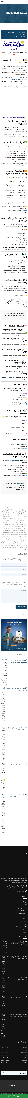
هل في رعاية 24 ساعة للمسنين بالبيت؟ (15, 548)
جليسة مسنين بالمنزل (21, 66)
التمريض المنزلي (21, 908)
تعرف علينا (24, 924)
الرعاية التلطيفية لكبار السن (20, 511)
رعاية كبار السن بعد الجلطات (10, 528)
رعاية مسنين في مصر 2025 (11, 534)
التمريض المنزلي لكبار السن (8, 509)
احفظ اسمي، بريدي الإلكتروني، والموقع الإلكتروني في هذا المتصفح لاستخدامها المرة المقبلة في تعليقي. (14, 584)
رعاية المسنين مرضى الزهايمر (11, 524)
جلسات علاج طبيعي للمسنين (16, 518)
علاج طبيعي (22, 921)
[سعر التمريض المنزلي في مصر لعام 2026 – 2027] (16, 765)
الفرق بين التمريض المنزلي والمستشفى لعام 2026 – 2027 (4, 666)
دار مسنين (23, 919)
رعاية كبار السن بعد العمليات (20, 530)
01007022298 (22, 891)
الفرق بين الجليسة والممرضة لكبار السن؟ (14, 513)
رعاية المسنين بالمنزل (20, 910)
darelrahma (10, 32)
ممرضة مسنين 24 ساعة (18, 544)
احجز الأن (24, 929)
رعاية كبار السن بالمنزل (17, 36)
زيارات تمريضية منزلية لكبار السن (19, 538)
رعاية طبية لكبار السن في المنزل (19, 526)
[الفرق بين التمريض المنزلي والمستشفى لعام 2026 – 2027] (17, 661)
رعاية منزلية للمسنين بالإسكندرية (11, 536)
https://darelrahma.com (19, 405)
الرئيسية (25, 902)
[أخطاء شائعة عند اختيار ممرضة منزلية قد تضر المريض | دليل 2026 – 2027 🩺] (16, 796)
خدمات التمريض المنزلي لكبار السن (18, 522)
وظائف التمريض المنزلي (21, 927)
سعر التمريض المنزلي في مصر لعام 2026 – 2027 (3, 772)
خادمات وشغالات (21, 916)
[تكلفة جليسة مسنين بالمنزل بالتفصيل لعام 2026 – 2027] (16, 729)
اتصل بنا (25, 932)
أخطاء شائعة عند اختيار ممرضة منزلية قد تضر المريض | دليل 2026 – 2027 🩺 (3, 807)
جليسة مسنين (22, 913)
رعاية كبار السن (19, 483)
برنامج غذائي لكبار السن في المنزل (18, 515)
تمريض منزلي (11, 377)
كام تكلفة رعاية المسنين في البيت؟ (15, 541)
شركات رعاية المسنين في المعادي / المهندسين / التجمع (15, 539)
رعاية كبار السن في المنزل (16, 532)
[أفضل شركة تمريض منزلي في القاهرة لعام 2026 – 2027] (16, 689)
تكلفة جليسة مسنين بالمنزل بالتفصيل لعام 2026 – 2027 (3, 736)
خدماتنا (25, 904)
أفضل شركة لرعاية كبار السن (16, 507)
